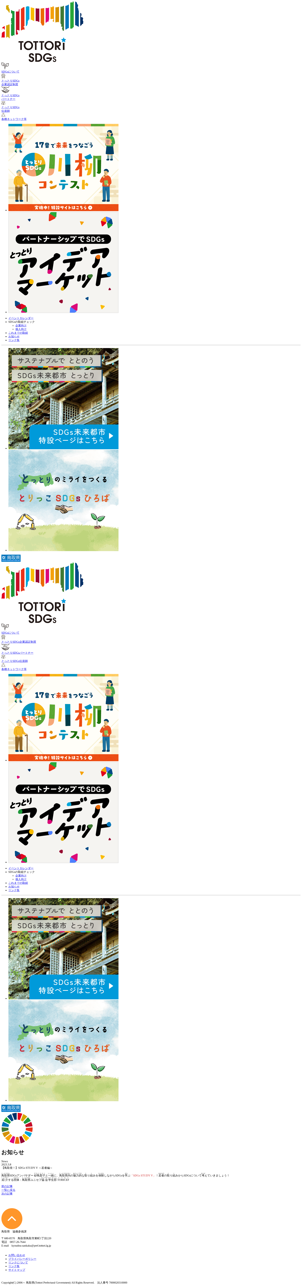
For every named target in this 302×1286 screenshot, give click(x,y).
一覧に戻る (8, 1189)
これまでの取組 (18, 332)
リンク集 (14, 340)
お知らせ (14, 336)
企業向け (21, 325)
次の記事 (7, 1193)
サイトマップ (16, 1269)
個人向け (21, 329)
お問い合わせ (16, 1255)
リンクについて (18, 1262)
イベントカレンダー (21, 318)
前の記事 (7, 1186)
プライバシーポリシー (22, 1258)
